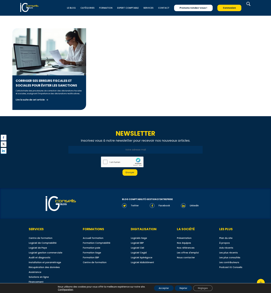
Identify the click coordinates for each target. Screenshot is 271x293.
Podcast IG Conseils (230, 267)
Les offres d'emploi (188, 252)
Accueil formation (93, 238)
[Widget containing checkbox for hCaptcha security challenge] (122, 162)
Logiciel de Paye (38, 247)
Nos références (185, 247)
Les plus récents (228, 252)
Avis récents (226, 247)
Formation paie (91, 247)
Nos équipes (184, 242)
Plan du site (225, 238)
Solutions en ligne (39, 277)
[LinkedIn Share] (3, 151)
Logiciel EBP (137, 242)
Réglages (203, 288)
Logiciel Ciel (137, 247)
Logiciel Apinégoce (141, 257)
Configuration (65, 289)
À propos (224, 242)
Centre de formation (40, 238)
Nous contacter (186, 257)
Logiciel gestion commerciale (45, 252)
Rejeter (183, 288)
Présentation (184, 238)
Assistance (35, 272)
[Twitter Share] (3, 144)
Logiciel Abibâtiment (142, 262)
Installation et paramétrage (45, 262)
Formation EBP (91, 257)
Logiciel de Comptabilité (42, 242)
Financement (36, 281)
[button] (3, 157)
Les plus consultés (229, 257)
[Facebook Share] (3, 137)
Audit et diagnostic (39, 257)
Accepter (164, 288)
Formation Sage (92, 252)
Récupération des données (44, 267)
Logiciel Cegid (139, 252)
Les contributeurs (229, 262)
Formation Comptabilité (96, 242)
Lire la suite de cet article (30, 99)
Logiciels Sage (139, 238)
